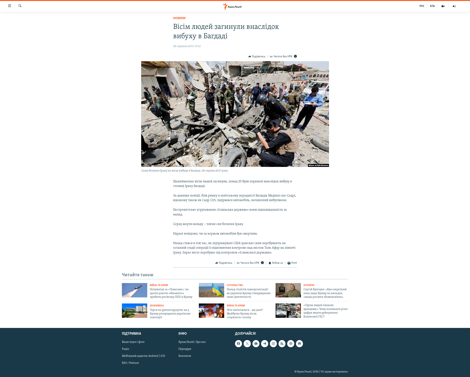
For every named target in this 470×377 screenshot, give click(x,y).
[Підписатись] (299, 343)
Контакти (184, 356)
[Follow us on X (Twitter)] (247, 343)
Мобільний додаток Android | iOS (143, 356)
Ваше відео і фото (133, 342)
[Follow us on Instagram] (273, 343)
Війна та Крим (159, 285)
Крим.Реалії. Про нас (192, 342)
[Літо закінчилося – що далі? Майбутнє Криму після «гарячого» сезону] (211, 310)
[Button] (256, 56)
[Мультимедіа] (443, 6)
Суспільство (235, 285)
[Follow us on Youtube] (255, 343)
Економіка (157, 305)
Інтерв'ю (308, 285)
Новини (179, 18)
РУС (422, 6)
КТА (432, 6)
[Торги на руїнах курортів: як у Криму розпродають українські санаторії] (134, 310)
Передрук (184, 349)
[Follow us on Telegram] (264, 343)
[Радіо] (454, 6)
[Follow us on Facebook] (238, 343)
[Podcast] (290, 343)
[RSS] (282, 343)
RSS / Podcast (130, 363)
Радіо (125, 349)
